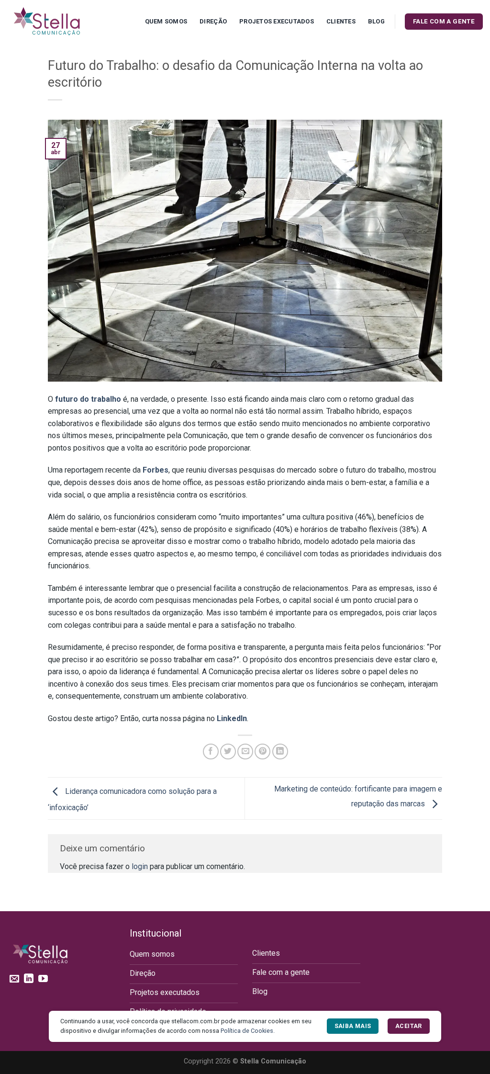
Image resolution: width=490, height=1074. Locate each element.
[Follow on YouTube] (43, 979)
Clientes (341, 21)
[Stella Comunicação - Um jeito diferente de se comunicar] (55, 21)
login (140, 866)
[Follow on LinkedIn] (28, 979)
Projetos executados (276, 21)
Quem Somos (166, 21)
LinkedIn (232, 718)
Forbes (155, 470)
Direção (213, 21)
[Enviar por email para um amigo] (245, 751)
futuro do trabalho (87, 399)
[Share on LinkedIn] (280, 751)
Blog (376, 21)
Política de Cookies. (248, 1030)
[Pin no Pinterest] (262, 751)
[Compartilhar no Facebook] (211, 751)
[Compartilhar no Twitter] (228, 751)
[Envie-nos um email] (14, 979)
